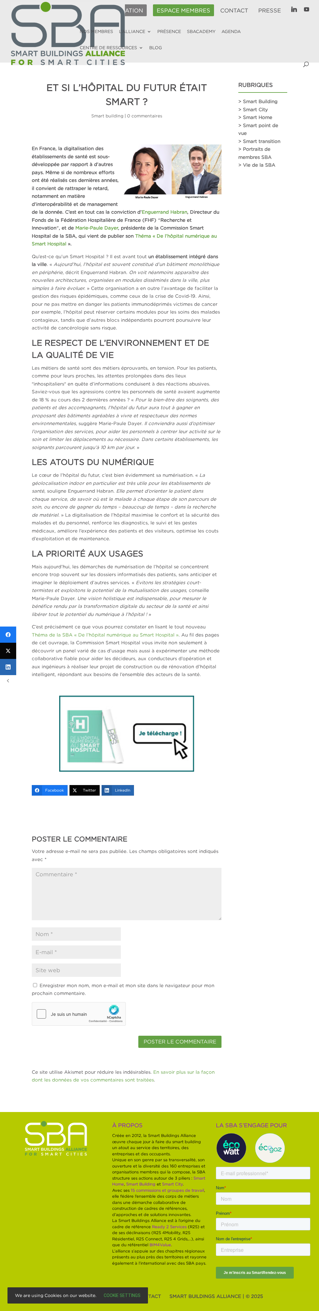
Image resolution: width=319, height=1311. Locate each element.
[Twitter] (8, 651)
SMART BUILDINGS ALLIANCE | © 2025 (216, 1296)
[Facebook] (8, 635)
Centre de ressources (108, 47)
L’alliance (132, 31)
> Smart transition (259, 141)
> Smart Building (258, 101)
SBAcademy (201, 31)
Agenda (231, 31)
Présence (169, 31)
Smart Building (140, 1184)
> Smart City (253, 109)
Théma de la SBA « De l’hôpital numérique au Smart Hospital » (105, 634)
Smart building (107, 115)
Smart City (172, 1184)
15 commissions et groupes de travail (167, 1190)
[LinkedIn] (8, 667)
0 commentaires (144, 115)
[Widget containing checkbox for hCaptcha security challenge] (79, 1014)
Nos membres (96, 31)
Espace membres (183, 10)
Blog (155, 47)
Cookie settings (122, 1295)
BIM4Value (160, 1244)
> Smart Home (255, 117)
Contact (234, 10)
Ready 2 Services (169, 1226)
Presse (269, 10)
